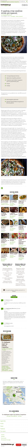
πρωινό (21, 16)
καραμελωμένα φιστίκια (5, 367)
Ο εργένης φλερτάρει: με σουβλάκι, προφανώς (22, 227)
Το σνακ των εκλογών (13, 239)
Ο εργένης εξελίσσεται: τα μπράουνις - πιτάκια (5, 240)
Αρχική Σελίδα (3, 421)
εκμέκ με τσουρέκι (6, 368)
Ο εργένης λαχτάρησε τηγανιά (4, 214)
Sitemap (2, 436)
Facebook (25, 5)
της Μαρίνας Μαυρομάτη (21, 258)
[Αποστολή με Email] (2, 188)
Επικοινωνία (3, 438)
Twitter (23, 5)
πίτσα (17, 16)
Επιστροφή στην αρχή (5, 439)
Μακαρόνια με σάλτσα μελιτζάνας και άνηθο (20, 269)
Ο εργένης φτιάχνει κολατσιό (21, 214)
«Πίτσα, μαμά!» (14, 253)
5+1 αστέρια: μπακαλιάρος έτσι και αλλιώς (7, 278)
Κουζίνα (7, 204)
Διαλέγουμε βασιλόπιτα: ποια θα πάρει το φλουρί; (7, 281)
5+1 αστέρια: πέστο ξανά (7, 273)
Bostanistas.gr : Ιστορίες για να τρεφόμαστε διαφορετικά (6, 5)
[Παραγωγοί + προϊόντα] (14, 404)
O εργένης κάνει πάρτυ (14, 226)
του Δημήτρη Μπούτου (6, 15)
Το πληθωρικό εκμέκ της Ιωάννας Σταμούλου (10, 1)
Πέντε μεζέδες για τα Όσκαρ (13, 201)
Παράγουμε (2, 428)
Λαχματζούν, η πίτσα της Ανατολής (22, 202)
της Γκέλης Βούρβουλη (12, 204)
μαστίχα (10, 370)
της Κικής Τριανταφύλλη (7, 348)
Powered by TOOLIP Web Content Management (24, 445)
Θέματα (1, 426)
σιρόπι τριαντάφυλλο (5, 370)
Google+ (26, 5)
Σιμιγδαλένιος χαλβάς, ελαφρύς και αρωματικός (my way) (20, 281)
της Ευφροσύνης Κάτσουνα (22, 246)
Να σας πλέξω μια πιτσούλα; (4, 201)
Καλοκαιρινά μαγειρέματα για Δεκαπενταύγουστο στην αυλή (7, 270)
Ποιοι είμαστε (3, 431)
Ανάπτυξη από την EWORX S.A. (18, 445)
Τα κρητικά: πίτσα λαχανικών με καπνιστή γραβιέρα (22, 241)
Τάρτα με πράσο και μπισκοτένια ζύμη (20, 276)
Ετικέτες (2, 434)
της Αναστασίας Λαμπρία (4, 204)
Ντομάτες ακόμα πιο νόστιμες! (7, 275)
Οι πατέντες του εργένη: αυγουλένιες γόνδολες (4, 255)
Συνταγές (13, 16)
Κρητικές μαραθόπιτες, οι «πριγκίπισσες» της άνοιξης (20, 284)
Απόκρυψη (14, 297)
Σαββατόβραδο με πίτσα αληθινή (5, 227)
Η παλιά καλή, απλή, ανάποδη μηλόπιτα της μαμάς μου (20, 273)
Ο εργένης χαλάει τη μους (14, 213)
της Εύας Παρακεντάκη (12, 256)
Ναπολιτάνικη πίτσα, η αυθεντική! (22, 255)
